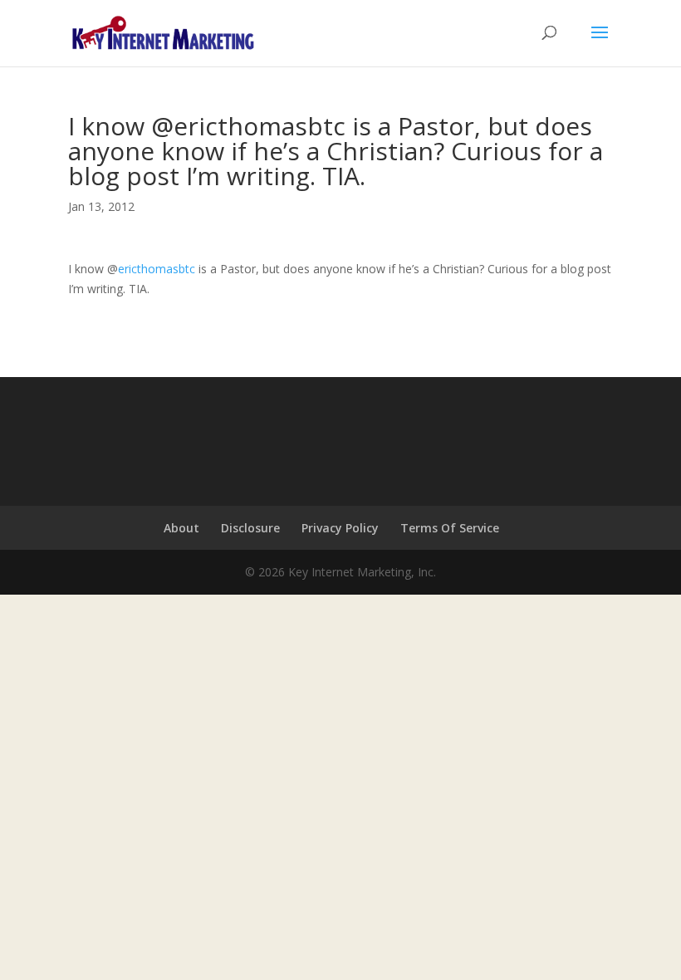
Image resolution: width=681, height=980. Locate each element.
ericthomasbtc (156, 269)
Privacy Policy (340, 528)
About (181, 528)
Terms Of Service (449, 528)
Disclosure (250, 528)
